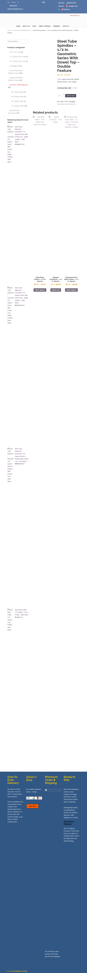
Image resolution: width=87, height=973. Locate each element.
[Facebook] (16, 2)
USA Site (66, 9)
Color (59, 88)
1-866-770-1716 (71, 3)
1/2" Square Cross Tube (19, 57)
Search (27, 41)
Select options (40, 290)
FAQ (43, 2)
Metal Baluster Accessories (14, 111)
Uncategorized (16, 66)
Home (9, 30)
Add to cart (71, 95)
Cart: (75, 15)
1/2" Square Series (19, 106)
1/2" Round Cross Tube (19, 61)
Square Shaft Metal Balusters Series (15, 79)
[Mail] (8, 5)
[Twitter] (10, 2)
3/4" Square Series (18, 97)
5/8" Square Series (18, 92)
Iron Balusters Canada (18, 19)
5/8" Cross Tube (16, 52)
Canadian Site (73, 6)
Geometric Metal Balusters (22, 30)
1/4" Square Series (18, 101)
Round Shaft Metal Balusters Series (15, 72)
